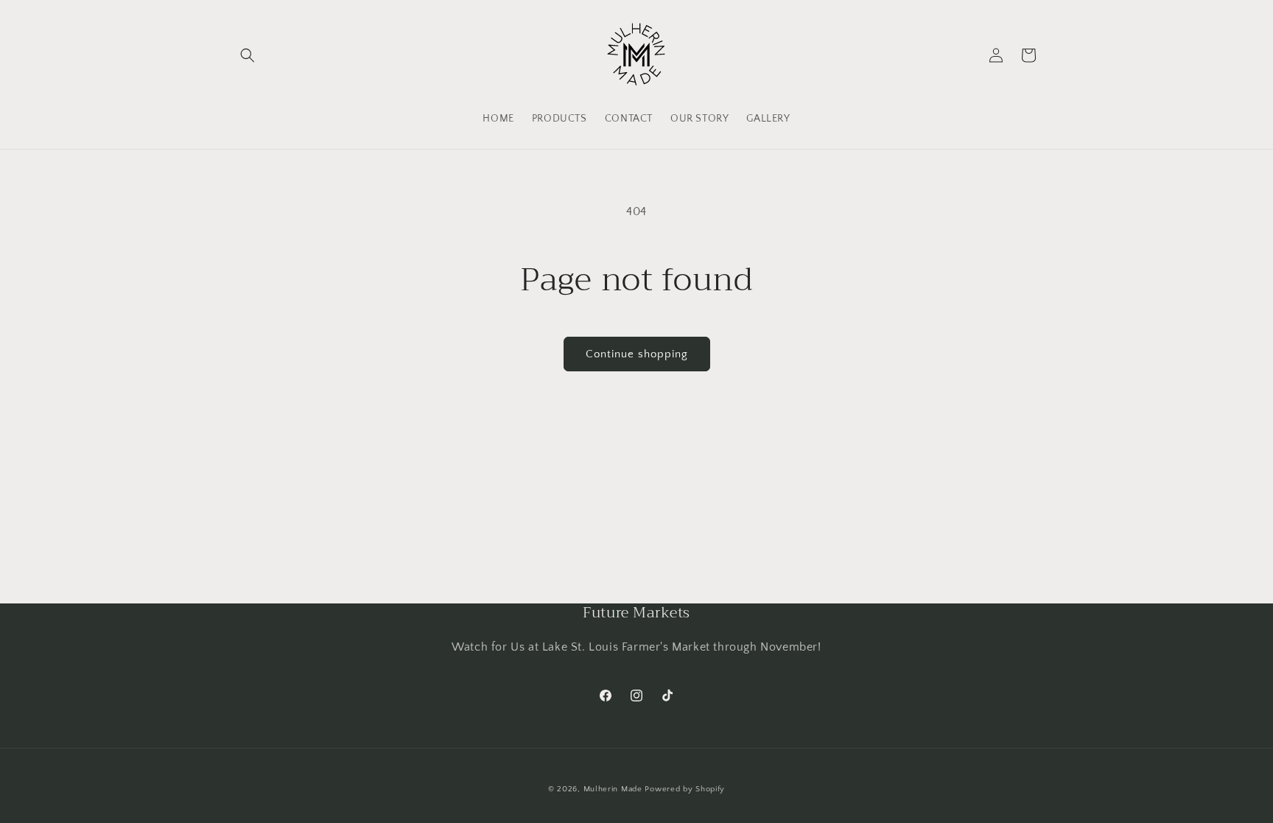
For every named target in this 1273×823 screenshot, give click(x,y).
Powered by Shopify (685, 789)
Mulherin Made (612, 789)
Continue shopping (637, 354)
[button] (247, 55)
